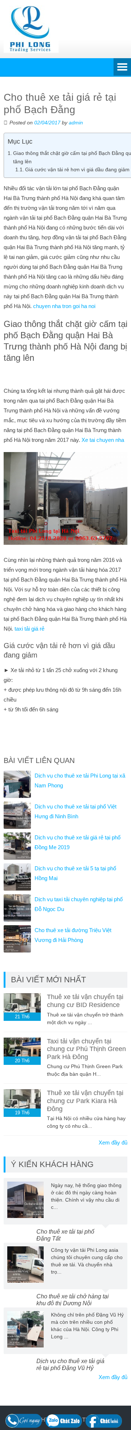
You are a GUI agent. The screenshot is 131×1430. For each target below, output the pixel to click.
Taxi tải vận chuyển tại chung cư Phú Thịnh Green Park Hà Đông (86, 1049)
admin (76, 122)
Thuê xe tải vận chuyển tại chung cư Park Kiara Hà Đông (85, 1100)
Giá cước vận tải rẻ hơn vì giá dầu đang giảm (77, 169)
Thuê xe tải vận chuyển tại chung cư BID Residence (85, 1000)
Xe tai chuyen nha (103, 440)
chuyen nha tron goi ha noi (64, 306)
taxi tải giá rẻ (29, 629)
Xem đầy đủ (113, 1142)
